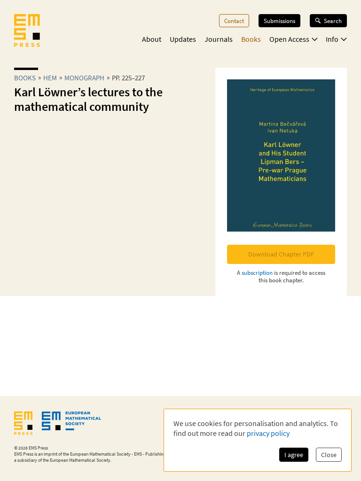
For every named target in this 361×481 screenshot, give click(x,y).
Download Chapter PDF (281, 254)
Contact (234, 20)
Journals (218, 39)
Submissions (279, 20)
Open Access (289, 39)
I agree (293, 454)
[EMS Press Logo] (27, 31)
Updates (183, 39)
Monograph (84, 77)
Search (333, 20)
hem (50, 77)
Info (332, 39)
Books (251, 39)
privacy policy (268, 433)
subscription (257, 272)
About (151, 39)
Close (329, 454)
